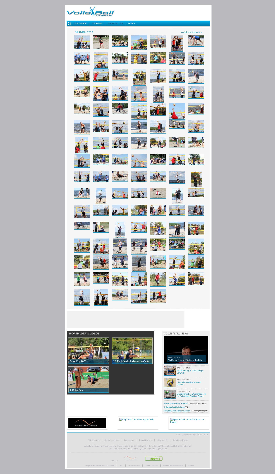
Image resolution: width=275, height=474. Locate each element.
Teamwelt (98, 23)
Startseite (69, 23)
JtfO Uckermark (151, 465)
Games (191, 465)
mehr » (131, 23)
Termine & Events (180, 440)
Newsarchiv (162, 440)
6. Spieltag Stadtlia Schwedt (182, 407)
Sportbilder (115, 23)
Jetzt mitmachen (112, 440)
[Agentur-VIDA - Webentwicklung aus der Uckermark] (87, 423)
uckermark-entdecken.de (173, 465)
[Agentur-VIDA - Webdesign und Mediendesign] (130, 460)
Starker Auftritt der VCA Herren (185, 403)
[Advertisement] (172, 11)
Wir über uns (93, 440)
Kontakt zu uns (145, 440)
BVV (121, 465)
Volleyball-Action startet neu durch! (186, 411)
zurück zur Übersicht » (191, 32)
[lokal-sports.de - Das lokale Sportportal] (153, 460)
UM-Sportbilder (134, 465)
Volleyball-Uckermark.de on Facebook (99, 465)
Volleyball (81, 23)
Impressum (129, 440)
